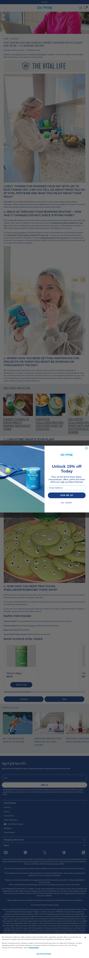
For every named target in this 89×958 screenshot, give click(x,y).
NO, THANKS (66, 502)
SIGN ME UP (66, 495)
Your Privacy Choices (44, 954)
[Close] (85, 937)
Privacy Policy (34, 948)
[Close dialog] (86, 448)
